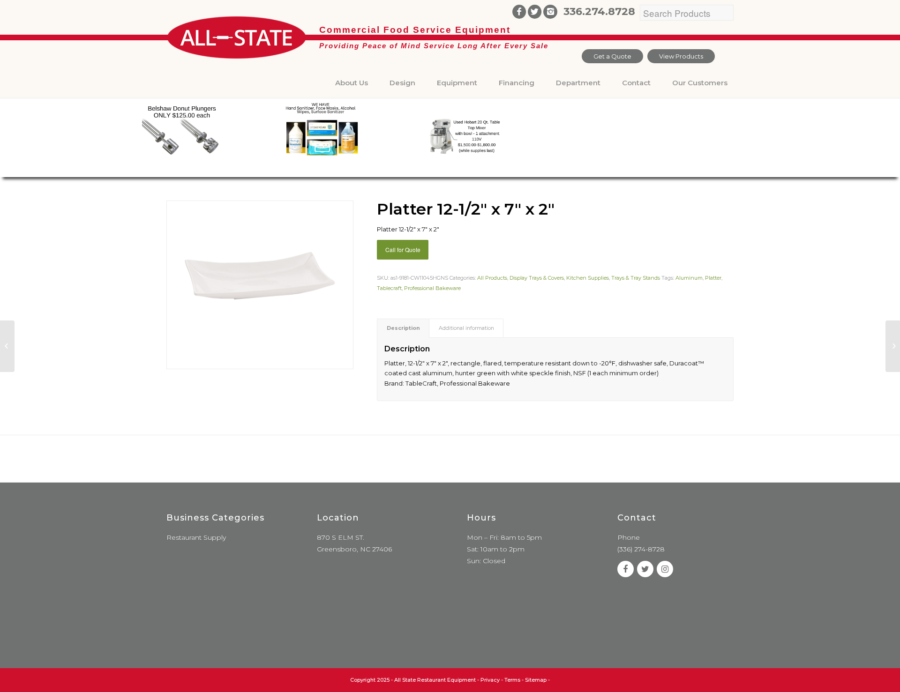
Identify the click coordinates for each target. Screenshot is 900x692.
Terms (512, 680)
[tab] (403, 328)
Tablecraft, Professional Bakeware (419, 288)
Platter (713, 278)
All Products (492, 278)
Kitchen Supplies (587, 278)
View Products (681, 56)
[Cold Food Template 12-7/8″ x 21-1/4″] (892, 346)
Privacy (490, 680)
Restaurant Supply (196, 537)
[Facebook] (519, 12)
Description (403, 328)
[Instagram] (550, 12)
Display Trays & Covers (537, 278)
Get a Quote (612, 56)
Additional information (466, 328)
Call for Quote (402, 249)
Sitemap (536, 680)
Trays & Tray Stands (635, 278)
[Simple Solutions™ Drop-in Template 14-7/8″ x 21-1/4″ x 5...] (7, 346)
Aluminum (689, 278)
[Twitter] (534, 12)
